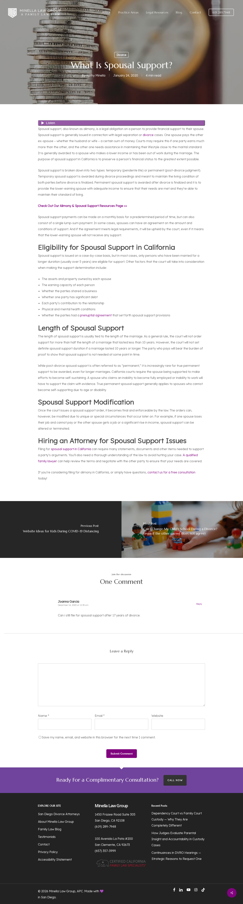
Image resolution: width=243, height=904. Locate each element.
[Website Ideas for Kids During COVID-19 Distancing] (61, 529)
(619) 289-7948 (105, 826)
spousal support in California (71, 449)
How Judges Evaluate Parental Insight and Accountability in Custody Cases (177, 839)
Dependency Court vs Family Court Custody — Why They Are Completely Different (176, 819)
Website (157, 716)
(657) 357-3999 (105, 851)
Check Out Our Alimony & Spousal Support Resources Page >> (82, 206)
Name (43, 716)
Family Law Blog (49, 829)
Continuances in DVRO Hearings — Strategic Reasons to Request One (176, 856)
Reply (199, 604)
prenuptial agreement (96, 315)
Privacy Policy (48, 852)
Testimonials (47, 837)
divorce (148, 135)
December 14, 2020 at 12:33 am (73, 605)
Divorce (121, 55)
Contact (44, 844)
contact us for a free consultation (171, 472)
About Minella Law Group (56, 821)
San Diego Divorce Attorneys (59, 814)
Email (100, 716)
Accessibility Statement (55, 859)
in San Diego (47, 897)
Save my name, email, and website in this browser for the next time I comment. (98, 737)
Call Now (175, 780)
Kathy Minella (95, 75)
